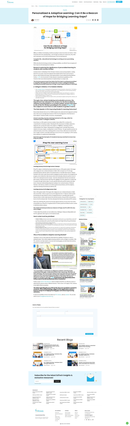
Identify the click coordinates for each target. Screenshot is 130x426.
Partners (76, 413)
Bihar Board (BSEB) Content (91, 392)
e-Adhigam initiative (41, 89)
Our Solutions (74, 1)
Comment (39, 316)
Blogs (100, 1)
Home (32, 6)
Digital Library (57, 416)
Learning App (57, 419)
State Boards (95, 1)
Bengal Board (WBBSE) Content (77, 392)
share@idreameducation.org (46, 296)
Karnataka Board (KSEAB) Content (77, 398)
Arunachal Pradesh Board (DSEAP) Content (50, 392)
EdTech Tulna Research (45, 281)
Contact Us (76, 416)
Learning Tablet (57, 418)
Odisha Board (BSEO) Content (65, 400)
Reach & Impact (67, 412)
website (67, 294)
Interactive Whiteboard (59, 413)
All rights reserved (66, 423)
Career (76, 418)
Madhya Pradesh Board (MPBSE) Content (91, 398)
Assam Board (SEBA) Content (65, 392)
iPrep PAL (65, 10)
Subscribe (57, 381)
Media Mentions (67, 413)
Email (66, 311)
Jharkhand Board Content (64, 397)
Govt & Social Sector (88, 1)
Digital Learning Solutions (69, 415)
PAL (55, 415)
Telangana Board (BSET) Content (50, 403)
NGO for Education (68, 416)
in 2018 (38, 77)
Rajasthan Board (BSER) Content (91, 400)
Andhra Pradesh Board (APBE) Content (37, 392)
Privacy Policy (77, 415)
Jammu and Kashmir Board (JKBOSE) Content (50, 398)
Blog (36, 6)
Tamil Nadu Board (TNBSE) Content (37, 403)
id (53, 277)
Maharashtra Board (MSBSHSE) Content (35, 400)
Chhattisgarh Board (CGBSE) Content (51, 395)
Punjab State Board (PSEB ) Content (78, 400)
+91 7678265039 (87, 413)
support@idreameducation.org (90, 416)
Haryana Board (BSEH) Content (91, 395)
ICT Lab (56, 420)
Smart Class (57, 412)
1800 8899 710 (87, 418)
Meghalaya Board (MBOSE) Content (50, 400)
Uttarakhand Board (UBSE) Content (77, 403)
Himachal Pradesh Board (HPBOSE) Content (36, 398)
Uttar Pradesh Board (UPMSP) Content (65, 403)
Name (38, 311)
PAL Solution (58, 294)
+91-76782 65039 (111, 1)
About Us (104, 1)
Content (80, 1)
